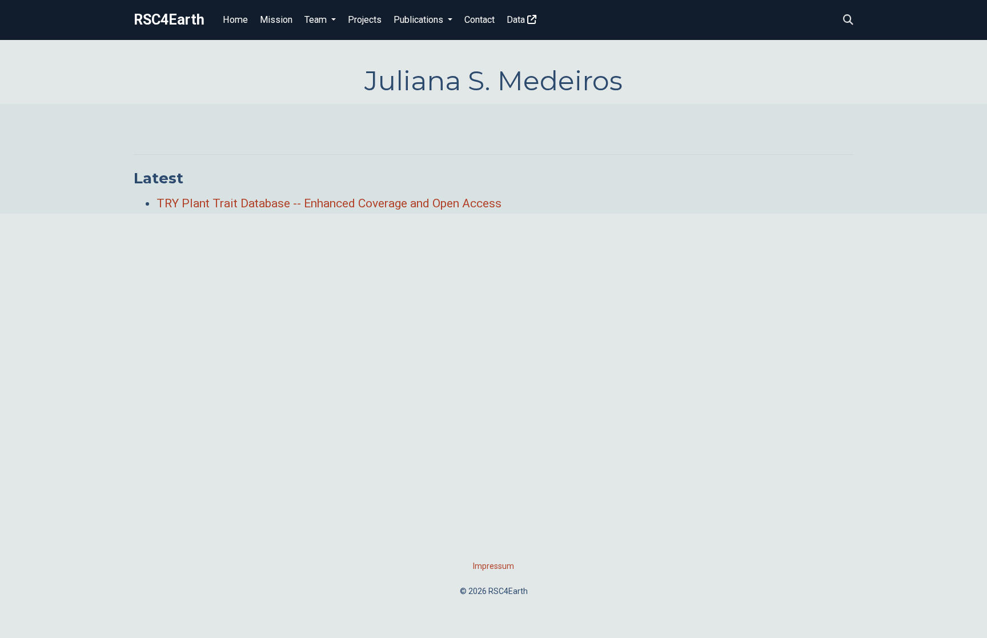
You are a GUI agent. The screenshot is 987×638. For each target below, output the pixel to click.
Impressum (493, 566)
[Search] (848, 20)
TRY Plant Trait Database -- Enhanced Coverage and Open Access (329, 203)
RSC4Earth (169, 19)
